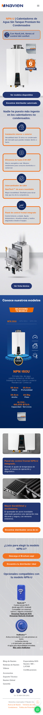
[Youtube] (25, 691)
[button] (38, 6)
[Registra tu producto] (37, 702)
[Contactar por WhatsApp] (37, 709)
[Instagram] (18, 691)
